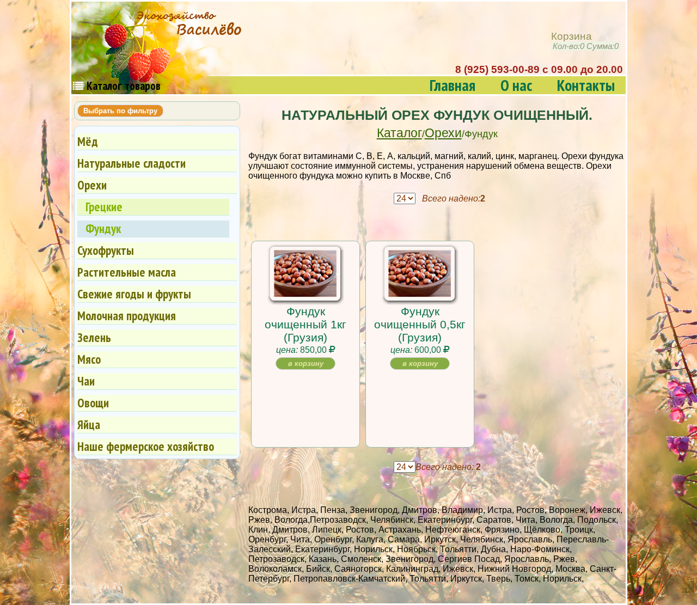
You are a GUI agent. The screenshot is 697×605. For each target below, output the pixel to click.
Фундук (103, 228)
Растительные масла (126, 272)
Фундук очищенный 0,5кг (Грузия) (420, 324)
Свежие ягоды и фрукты (134, 294)
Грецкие (104, 207)
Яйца (88, 424)
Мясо (89, 359)
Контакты (586, 85)
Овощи (93, 403)
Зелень (94, 337)
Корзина (585, 41)
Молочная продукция (126, 315)
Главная (452, 85)
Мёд (87, 141)
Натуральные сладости (131, 163)
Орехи (443, 133)
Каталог (399, 133)
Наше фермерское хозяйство (145, 446)
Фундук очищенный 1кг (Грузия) (305, 324)
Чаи (86, 381)
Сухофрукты (105, 250)
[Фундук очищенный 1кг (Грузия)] (305, 292)
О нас (516, 85)
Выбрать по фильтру (120, 111)
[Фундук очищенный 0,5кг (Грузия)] (419, 292)
